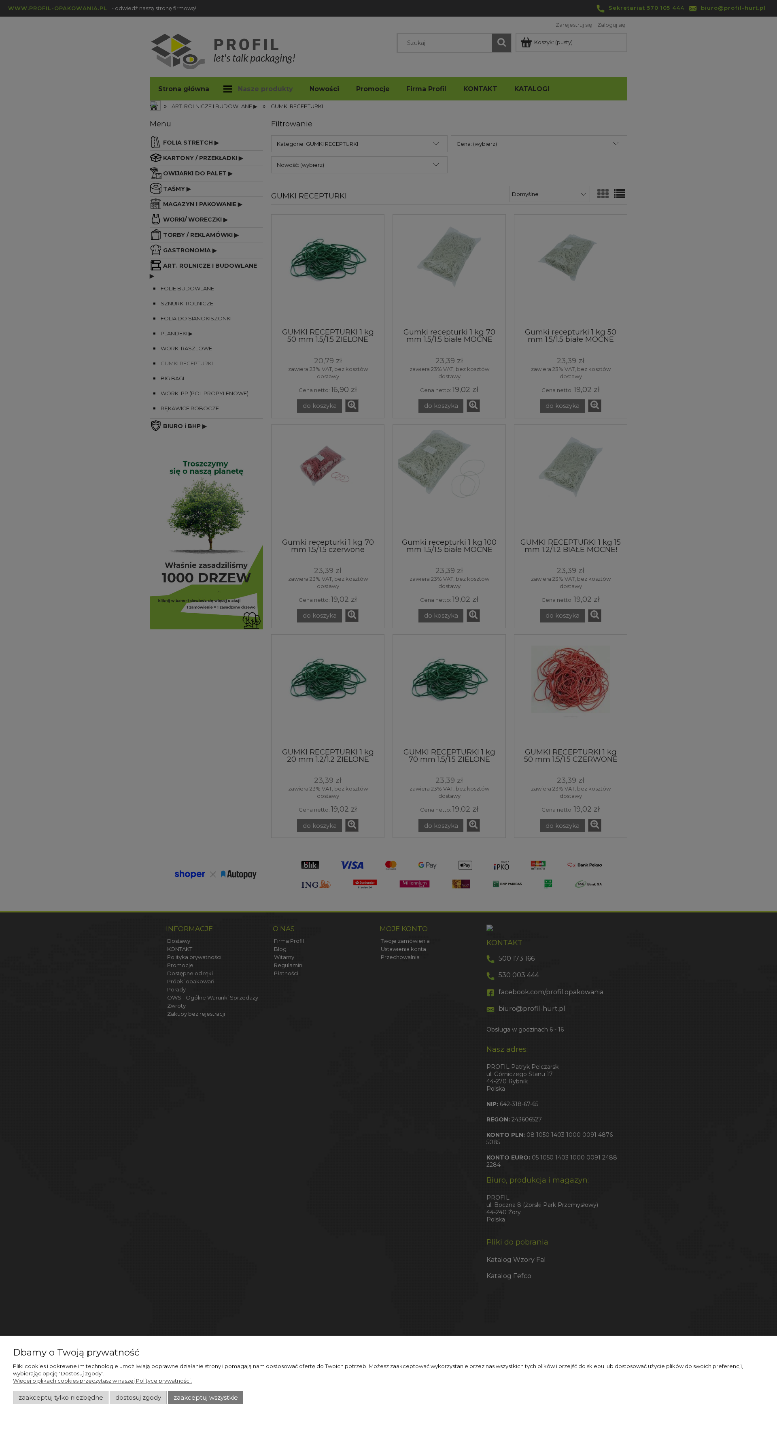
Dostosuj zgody (138, 1397)
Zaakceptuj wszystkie (206, 1397)
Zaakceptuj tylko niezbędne (61, 1397)
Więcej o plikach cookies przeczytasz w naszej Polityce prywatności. (102, 1380)
